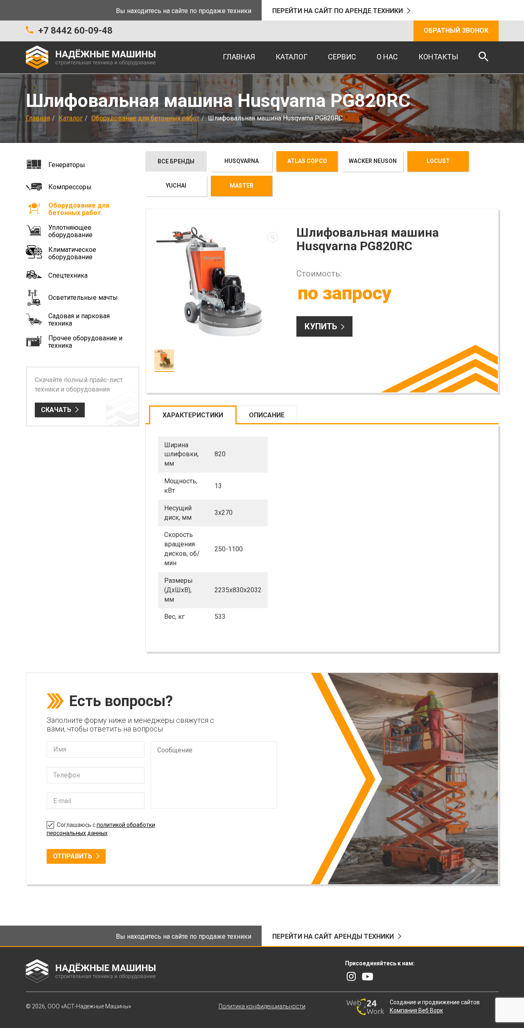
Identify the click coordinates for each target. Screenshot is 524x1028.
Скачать (56, 410)
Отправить (72, 856)
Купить (321, 326)
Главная (239, 56)
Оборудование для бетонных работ (145, 118)
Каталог (291, 56)
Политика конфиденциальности (262, 1006)
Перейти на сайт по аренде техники (337, 11)
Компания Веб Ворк (416, 1010)
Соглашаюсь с (101, 829)
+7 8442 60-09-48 (75, 30)
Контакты (438, 56)
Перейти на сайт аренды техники (333, 936)
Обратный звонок (456, 30)
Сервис (342, 56)
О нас (387, 56)
